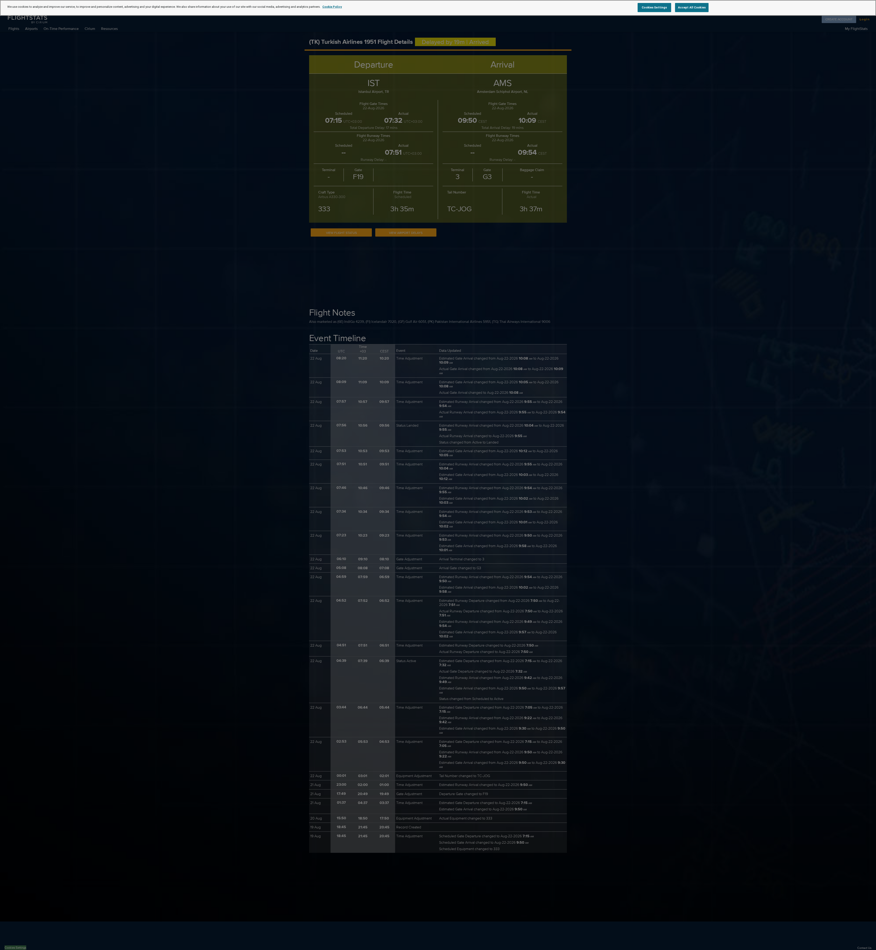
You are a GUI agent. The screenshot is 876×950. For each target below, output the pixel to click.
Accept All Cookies (692, 7)
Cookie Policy (332, 6)
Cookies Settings (654, 7)
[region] (438, 8)
